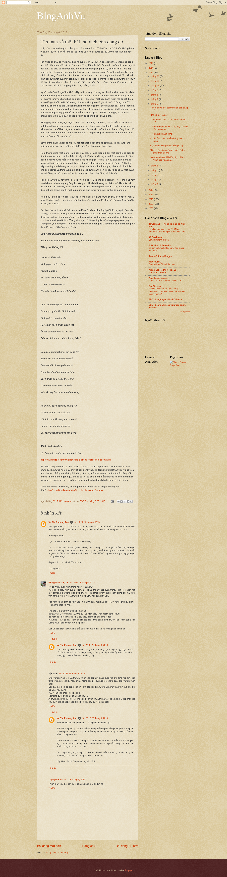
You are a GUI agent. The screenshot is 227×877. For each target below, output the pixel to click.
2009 (151, 204)
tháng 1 (155, 184)
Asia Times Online (158, 278)
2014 (151, 68)
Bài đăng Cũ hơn (127, 846)
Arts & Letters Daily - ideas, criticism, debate (162, 271)
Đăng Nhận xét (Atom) (57, 852)
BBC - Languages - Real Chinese (165, 299)
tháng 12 (155, 76)
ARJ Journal (155, 261)
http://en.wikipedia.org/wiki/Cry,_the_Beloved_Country (75, 490)
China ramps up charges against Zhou (166, 280)
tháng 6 (155, 104)
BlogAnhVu (61, 15)
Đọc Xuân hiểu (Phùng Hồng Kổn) (166, 145)
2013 (151, 72)
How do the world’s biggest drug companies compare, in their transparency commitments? (167, 291)
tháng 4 (155, 170)
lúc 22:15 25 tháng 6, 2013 (95, 718)
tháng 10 (155, 85)
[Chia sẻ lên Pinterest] (131, 501)
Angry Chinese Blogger (160, 256)
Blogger (128, 870)
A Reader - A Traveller (160, 245)
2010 (151, 199)
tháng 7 (155, 99)
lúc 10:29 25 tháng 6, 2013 (87, 522)
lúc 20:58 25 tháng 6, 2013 (72, 673)
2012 (151, 190)
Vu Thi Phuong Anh (59, 522)
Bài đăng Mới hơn (49, 846)
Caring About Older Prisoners (162, 264)
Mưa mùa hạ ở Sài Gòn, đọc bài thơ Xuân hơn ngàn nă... (168, 158)
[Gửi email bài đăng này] (118, 501)
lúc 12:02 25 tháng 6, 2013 (82, 582)
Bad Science (155, 286)
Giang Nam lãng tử (58, 582)
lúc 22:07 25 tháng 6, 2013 (95, 645)
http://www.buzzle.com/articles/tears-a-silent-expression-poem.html (76, 460)
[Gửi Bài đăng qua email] (112, 501)
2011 (151, 194)
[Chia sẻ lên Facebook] (127, 501)
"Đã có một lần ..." (159, 115)
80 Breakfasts (155, 237)
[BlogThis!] (121, 501)
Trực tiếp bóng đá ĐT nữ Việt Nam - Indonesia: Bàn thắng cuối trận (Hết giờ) (167, 230)
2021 (151, 63)
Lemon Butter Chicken (159, 240)
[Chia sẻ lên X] (124, 501)
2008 (151, 208)
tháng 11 (155, 81)
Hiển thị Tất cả (184, 312)
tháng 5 (155, 165)
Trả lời (52, 573)
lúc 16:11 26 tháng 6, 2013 (72, 779)
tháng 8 (155, 95)
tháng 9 (155, 90)
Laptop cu (54, 779)
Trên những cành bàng (161, 134)
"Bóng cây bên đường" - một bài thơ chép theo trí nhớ (168, 151)
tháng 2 (155, 179)
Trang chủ (88, 846)
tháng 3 (155, 175)
